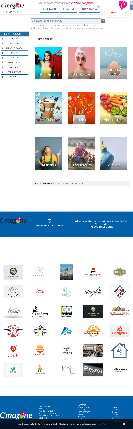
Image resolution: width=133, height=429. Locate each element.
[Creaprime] (66, 280)
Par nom (79, 183)
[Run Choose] (66, 338)
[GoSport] (66, 319)
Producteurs (81, 165)
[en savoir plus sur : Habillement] (48, 63)
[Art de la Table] (66, 377)
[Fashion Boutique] (39, 319)
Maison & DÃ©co (114, 71)
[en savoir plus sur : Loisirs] (48, 108)
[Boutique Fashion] (39, 338)
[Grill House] (93, 358)
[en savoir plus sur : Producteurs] (81, 153)
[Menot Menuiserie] (13, 280)
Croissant (55, 183)
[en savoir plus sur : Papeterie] (81, 108)
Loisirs (48, 119)
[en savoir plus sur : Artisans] (48, 153)
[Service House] (13, 377)
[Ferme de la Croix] (119, 319)
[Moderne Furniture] (93, 280)
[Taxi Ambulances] (13, 338)
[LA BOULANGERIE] (93, 338)
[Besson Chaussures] (93, 377)
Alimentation (113, 119)
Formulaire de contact (49, 225)
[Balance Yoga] (39, 280)
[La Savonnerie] (13, 299)
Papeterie (81, 119)
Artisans (48, 165)
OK (124, 424)
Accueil (4, 17)
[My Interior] (66, 358)
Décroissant (67, 183)
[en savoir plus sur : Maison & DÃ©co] (113, 63)
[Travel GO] (39, 358)
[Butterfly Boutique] (66, 299)
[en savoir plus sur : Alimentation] (113, 108)
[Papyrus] (119, 338)
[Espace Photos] (13, 319)
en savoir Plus (101, 424)
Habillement (48, 74)
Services (114, 165)
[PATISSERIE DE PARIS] (119, 280)
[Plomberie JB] (119, 358)
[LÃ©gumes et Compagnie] (39, 299)
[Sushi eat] (13, 358)
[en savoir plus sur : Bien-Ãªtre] (81, 63)
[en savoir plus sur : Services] (113, 153)
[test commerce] (119, 377)
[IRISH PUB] (93, 319)
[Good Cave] (119, 299)
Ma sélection (120, 12)
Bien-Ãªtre (81, 74)
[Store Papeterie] (39, 377)
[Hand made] (93, 299)
